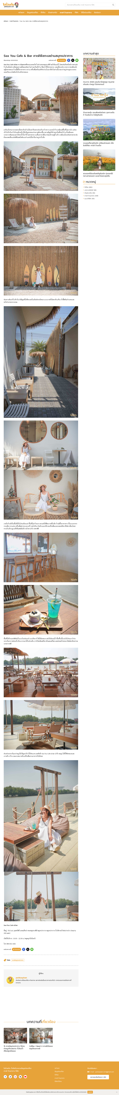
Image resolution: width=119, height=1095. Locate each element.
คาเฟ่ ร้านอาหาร (66, 12)
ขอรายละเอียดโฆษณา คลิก (98, 1077)
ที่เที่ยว (43, 12)
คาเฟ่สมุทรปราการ (17, 960)
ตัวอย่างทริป (52, 12)
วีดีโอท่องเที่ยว (86, 12)
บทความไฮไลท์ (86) (90, 190)
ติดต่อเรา (97, 12)
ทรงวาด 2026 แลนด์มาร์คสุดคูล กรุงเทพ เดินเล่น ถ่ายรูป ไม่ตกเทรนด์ (98, 83)
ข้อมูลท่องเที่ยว (32, 12)
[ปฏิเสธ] (117, 1092)
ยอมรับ (90, 1092)
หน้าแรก (21, 12)
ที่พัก (76, 12)
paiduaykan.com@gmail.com (104, 1072)
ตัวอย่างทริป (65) (90, 193)
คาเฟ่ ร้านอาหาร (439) (91, 196)
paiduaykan (21, 978)
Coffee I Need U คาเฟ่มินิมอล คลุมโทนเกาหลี (41, 1047)
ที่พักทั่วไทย (58, 1081)
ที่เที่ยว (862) (88, 187)
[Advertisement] (41, 38)
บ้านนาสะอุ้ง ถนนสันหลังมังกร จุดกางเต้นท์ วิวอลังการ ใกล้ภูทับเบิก (98, 113)
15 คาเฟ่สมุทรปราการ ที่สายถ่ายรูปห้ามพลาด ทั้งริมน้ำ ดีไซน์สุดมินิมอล (14, 1048)
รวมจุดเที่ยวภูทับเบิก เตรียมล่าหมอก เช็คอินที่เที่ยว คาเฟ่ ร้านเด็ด (98, 144)
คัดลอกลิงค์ (62, 60)
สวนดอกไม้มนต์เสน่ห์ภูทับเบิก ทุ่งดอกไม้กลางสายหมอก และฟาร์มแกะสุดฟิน (98, 174)
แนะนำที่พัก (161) (89, 199)
